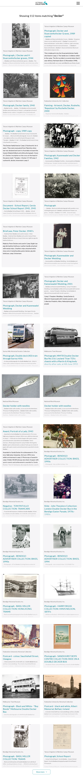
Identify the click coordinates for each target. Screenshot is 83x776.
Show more (40, 772)
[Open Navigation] (72, 3)
